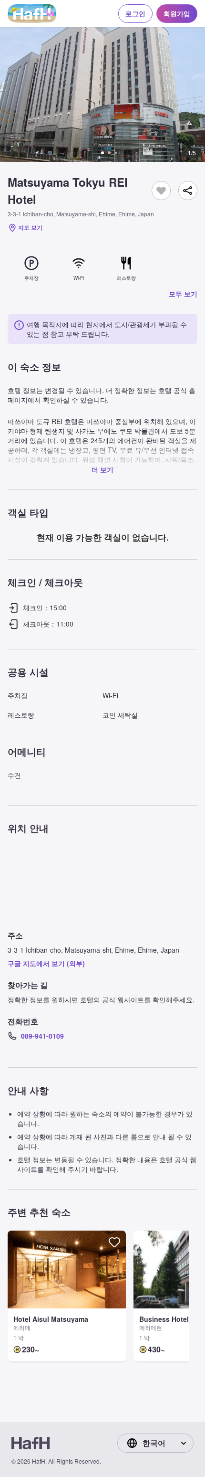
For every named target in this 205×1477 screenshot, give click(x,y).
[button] (102, 94)
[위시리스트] (161, 190)
